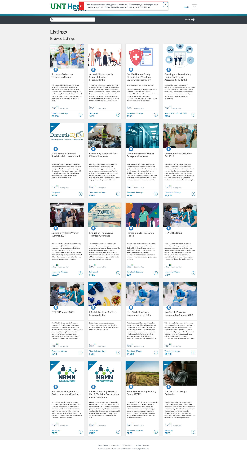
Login (186, 7)
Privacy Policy (128, 445)
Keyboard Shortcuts (142, 445)
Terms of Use (115, 445)
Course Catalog (103, 445)
